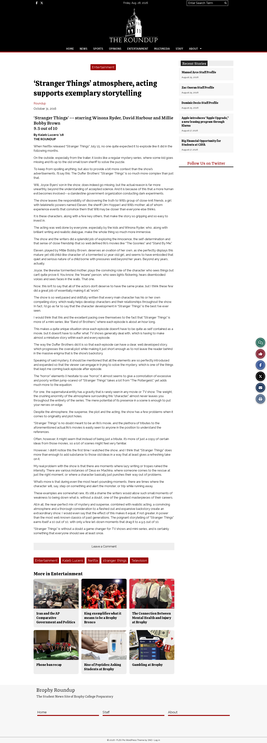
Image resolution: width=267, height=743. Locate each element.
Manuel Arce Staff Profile (199, 72)
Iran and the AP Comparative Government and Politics (55, 617)
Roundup (40, 103)
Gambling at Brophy (147, 665)
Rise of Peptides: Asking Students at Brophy (102, 667)
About (193, 49)
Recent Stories (194, 63)
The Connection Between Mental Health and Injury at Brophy (151, 617)
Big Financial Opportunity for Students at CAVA (201, 143)
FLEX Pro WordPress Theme (130, 740)
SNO (150, 740)
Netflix (93, 560)
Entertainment (137, 49)
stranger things (115, 560)
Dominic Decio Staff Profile (200, 103)
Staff (179, 49)
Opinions (115, 49)
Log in (157, 740)
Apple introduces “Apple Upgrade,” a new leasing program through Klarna (205, 122)
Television (139, 560)
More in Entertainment (58, 574)
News (83, 49)
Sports (98, 49)
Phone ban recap (49, 665)
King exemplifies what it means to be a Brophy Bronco (102, 617)
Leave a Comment (104, 546)
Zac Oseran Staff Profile (198, 87)
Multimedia (162, 49)
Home (70, 49)
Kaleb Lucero (72, 560)
